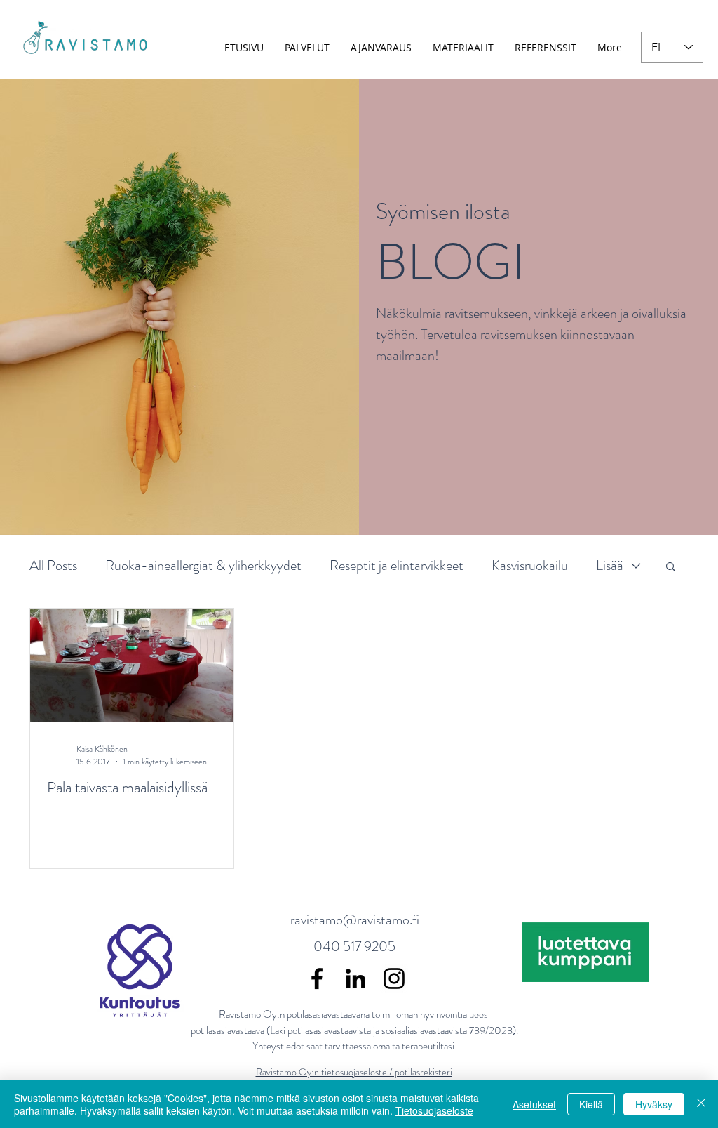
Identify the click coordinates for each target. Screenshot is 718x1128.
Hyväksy (653, 1104)
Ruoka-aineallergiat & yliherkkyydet (203, 565)
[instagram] (394, 978)
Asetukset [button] (534, 1104)
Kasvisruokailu (530, 565)
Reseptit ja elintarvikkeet (396, 565)
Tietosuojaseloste (434, 1110)
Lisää (609, 565)
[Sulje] (701, 1104)
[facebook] (317, 978)
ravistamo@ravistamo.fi (354, 920)
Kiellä (591, 1104)
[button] (670, 567)
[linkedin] (355, 978)
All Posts (53, 565)
